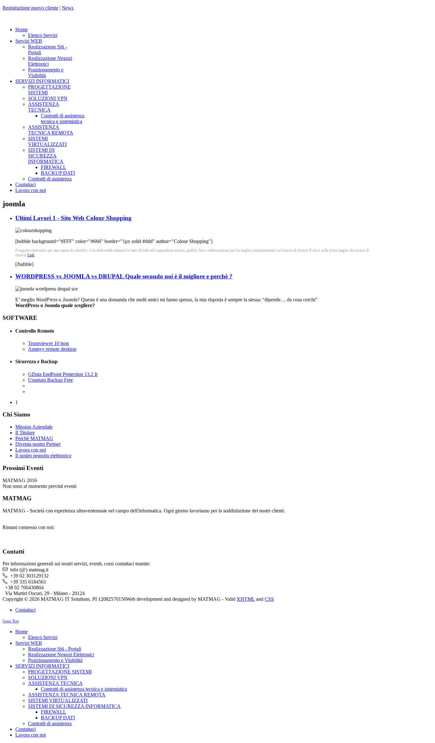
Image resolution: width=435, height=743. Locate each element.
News (68, 8)
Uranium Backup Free (50, 380)
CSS (269, 599)
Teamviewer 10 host (48, 343)
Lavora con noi (30, 449)
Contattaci (25, 610)
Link (30, 255)
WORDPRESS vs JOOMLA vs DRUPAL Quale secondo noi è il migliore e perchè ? (123, 276)
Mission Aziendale (34, 427)
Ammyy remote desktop (52, 349)
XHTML (246, 599)
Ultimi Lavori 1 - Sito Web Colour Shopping (73, 218)
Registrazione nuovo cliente (30, 8)
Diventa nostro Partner (38, 444)
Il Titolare (25, 432)
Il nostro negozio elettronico (43, 455)
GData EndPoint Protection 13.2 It (62, 374)
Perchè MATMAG (34, 438)
